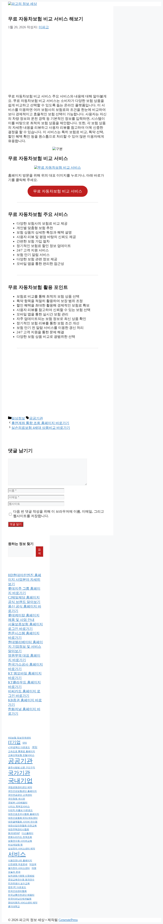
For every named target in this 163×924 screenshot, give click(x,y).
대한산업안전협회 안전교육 (22, 825)
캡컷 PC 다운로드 (17, 887)
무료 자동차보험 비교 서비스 (57, 191)
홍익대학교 (14, 906)
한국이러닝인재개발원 (19, 899)
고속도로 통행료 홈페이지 (21, 751)
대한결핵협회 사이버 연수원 (22, 822)
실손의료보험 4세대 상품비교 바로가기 (40, 427)
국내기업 (20, 780)
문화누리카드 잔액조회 (20, 837)
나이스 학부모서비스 (19, 806)
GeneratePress (68, 920)
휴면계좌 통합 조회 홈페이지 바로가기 (40, 423)
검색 (39, 551)
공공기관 (36, 418)
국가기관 (19, 773)
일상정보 (18, 418)
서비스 (17, 854)
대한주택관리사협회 (18, 829)
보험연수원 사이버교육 (20, 841)
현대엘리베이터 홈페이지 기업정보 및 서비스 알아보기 (25, 646)
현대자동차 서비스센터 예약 (22, 902)
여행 (34, 868)
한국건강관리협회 (17, 891)
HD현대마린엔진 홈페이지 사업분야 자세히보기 (24, 579)
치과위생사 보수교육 (19, 883)
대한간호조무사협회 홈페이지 (23, 814)
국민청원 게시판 (16, 799)
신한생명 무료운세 (17, 864)
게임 (34, 747)
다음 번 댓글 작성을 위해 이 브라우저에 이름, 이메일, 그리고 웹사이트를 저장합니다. (58, 514)
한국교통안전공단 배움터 (21, 895)
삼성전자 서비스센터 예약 (21, 848)
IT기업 (14, 742)
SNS (24, 743)
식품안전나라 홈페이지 (20, 860)
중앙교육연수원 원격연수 (21, 879)
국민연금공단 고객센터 (20, 795)
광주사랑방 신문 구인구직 (21, 767)
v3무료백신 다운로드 (19, 747)
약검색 (32, 864)
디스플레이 (27, 833)
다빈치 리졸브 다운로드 (20, 810)
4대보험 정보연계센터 (19, 738)
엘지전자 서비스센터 (19, 868)
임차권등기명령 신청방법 (21, 876)
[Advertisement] (57, 61)
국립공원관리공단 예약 (20, 787)
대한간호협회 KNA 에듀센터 (23, 818)
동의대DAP (14, 833)
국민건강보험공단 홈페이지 (22, 791)
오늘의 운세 (14, 872)
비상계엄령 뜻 (15, 845)
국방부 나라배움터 (17, 802)
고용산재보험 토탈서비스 (21, 755)
